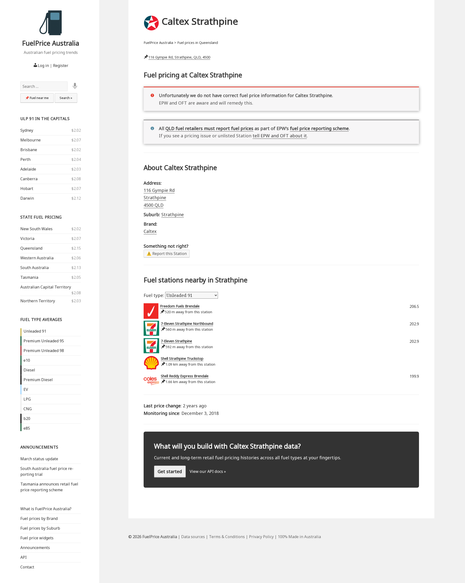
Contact (27, 567)
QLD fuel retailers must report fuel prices (209, 128)
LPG (27, 399)
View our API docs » (208, 471)
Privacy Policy (261, 536)
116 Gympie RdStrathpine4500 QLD (159, 197)
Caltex (150, 231)
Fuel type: (154, 295)
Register (60, 65)
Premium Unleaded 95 (43, 341)
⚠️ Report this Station (167, 253)
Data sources (193, 536)
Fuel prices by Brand (39, 518)
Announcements (39, 447)
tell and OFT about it (280, 136)
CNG (27, 408)
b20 (26, 418)
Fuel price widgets (37, 538)
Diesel (29, 370)
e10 (26, 360)
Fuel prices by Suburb (40, 528)
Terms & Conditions (227, 536)
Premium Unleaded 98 (43, 350)
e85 (26, 428)
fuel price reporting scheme (319, 128)
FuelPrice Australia (50, 43)
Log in (43, 65)
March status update (39, 458)
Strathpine (172, 214)
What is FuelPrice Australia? (45, 508)
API (23, 557)
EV (25, 389)
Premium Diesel (38, 379)
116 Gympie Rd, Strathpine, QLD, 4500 (179, 57)
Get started (170, 471)
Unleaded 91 (34, 331)
